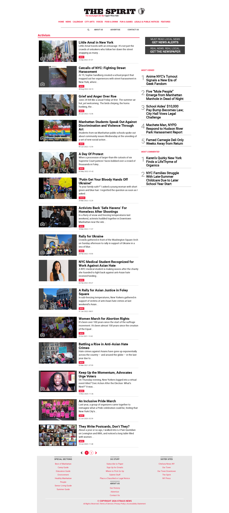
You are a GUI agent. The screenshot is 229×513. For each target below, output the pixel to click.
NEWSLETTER (170, 3)
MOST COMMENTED (150, 151)
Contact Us (133, 29)
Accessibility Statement (136, 503)
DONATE (185, 3)
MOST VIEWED (147, 70)
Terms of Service (106, 503)
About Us (98, 29)
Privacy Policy (120, 503)
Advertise (115, 29)
